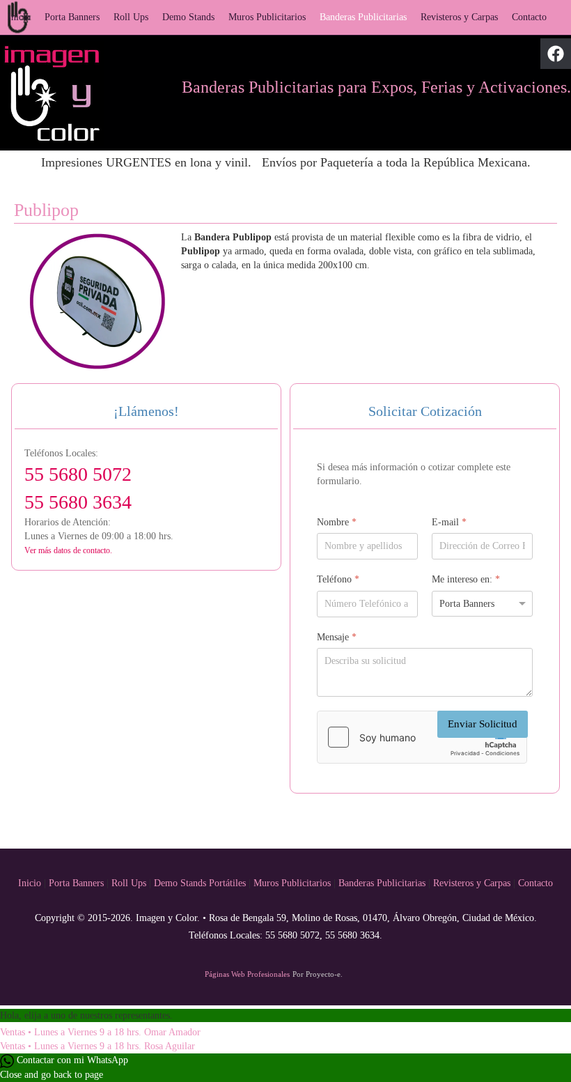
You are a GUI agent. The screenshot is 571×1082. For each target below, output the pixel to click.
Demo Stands (188, 17)
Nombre (337, 522)
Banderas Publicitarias (363, 17)
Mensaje (337, 637)
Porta (60, 883)
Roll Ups (131, 17)
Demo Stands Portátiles (200, 883)
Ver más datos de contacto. (68, 550)
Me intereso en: (466, 579)
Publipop (46, 209)
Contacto (529, 17)
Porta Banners (72, 17)
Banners (89, 883)
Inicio (19, 17)
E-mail (449, 522)
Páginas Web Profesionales (247, 974)
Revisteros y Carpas (459, 17)
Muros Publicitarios (267, 17)
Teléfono (338, 579)
